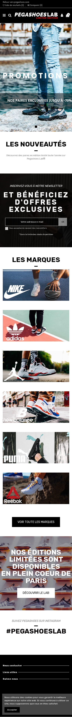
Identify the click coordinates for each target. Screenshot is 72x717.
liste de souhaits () (15, 5)
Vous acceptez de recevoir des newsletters (28, 228)
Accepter (12, 709)
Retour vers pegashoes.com (16, 2)
